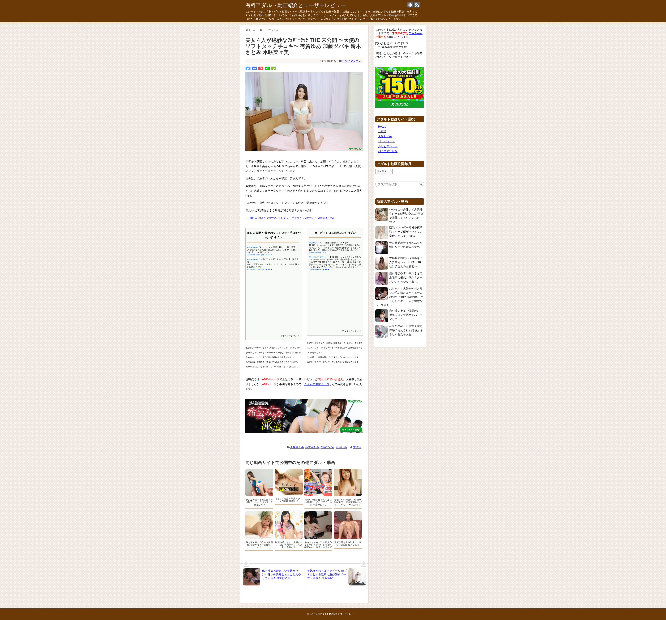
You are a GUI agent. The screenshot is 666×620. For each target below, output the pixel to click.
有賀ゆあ (341, 447)
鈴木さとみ (312, 447)
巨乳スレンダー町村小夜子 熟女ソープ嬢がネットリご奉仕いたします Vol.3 (405, 231)
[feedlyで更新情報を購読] (410, 4)
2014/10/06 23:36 (253, 269)
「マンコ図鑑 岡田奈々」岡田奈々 (333, 242)
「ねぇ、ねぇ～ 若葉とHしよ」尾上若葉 (276, 247)
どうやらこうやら (317, 257)
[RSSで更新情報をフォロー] (417, 4)
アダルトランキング (290, 336)
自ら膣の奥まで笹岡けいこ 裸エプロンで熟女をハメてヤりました (405, 315)
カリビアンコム (351, 61)
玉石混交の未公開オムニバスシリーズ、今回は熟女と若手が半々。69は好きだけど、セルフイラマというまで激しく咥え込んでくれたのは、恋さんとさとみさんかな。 (335, 264)
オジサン (313, 242)
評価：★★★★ (266, 255)
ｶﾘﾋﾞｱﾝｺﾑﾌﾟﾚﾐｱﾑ (388, 151)
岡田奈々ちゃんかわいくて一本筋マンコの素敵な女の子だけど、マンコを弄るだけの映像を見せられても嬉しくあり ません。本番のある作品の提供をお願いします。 (335, 247)
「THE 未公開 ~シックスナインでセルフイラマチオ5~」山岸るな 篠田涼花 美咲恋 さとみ (335, 258)
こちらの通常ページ (316, 384)
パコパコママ (386, 141)
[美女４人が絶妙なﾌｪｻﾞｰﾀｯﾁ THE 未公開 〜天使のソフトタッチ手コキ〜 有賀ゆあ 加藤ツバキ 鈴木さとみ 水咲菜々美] (254, 68)
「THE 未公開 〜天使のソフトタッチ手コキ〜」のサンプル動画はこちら (290, 217)
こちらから (415, 33)
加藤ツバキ (327, 447)
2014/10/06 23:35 (253, 255)
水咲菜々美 (297, 447)
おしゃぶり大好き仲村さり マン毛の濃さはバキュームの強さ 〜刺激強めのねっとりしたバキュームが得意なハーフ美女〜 (399, 297)
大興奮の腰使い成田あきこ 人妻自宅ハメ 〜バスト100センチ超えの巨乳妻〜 (405, 262)
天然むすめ (385, 136)
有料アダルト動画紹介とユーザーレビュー (295, 5)
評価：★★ (322, 253)
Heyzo (382, 126)
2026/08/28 (313, 253)
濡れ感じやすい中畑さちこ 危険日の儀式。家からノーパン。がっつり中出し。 (405, 277)
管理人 (357, 447)
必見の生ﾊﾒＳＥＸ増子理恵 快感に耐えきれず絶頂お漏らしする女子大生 (405, 330)
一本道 (382, 131)
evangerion (252, 247)
